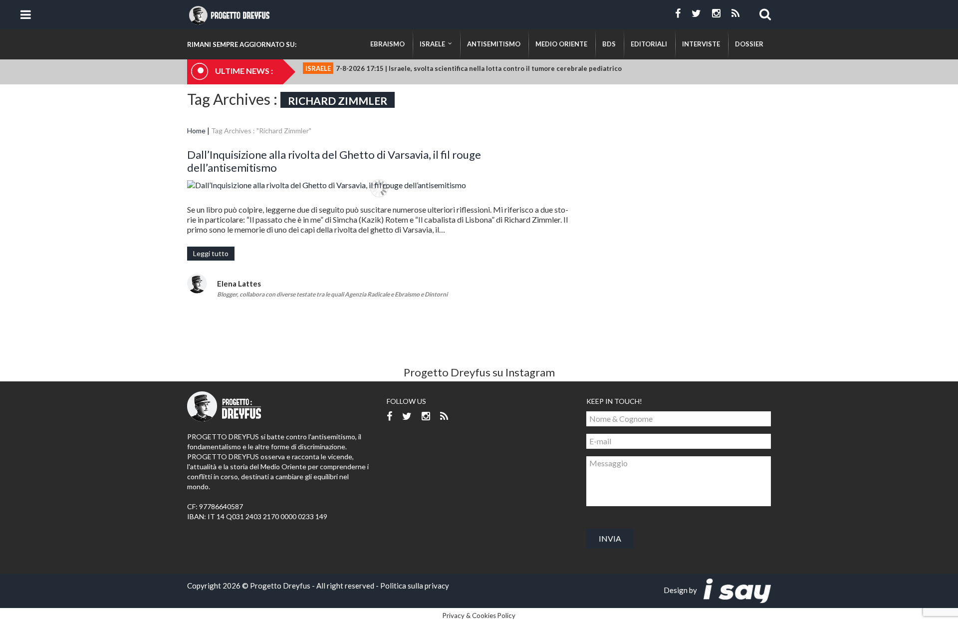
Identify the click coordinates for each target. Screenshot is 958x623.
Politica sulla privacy (414, 585)
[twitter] (696, 13)
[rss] (735, 13)
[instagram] (716, 13)
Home (196, 130)
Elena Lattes (239, 283)
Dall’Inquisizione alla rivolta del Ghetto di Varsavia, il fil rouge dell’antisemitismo (334, 161)
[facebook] (678, 13)
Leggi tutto (211, 253)
